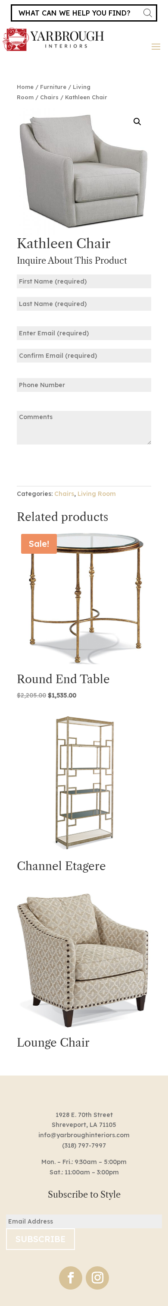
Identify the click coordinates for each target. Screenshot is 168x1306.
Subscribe (40, 1238)
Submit (43, 464)
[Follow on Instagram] (97, 1278)
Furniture (53, 86)
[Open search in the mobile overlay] (84, 13)
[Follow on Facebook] (70, 1278)
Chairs (49, 97)
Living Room (97, 494)
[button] (137, 121)
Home (25, 86)
